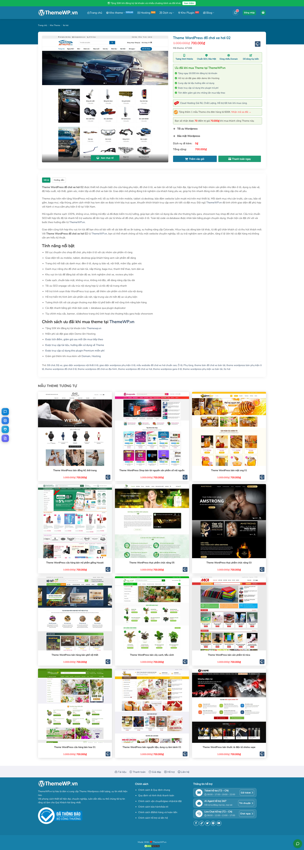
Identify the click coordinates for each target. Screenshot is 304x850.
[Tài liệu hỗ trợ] (5, 438)
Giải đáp (156, 772)
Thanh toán (139, 772)
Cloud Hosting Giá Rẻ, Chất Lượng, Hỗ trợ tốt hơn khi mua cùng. (213, 103)
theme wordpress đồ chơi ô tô (61, 369)
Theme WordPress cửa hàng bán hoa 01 (75, 747)
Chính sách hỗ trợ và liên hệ (153, 817)
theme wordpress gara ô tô (167, 369)
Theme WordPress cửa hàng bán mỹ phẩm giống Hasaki (75, 562)
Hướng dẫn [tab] (59, 180)
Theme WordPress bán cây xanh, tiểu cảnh (152, 654)
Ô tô (180, 365)
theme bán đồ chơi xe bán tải (209, 365)
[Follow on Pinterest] (213, 823)
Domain (86, 356)
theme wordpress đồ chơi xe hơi (135, 369)
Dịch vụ (167, 13)
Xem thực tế (106, 157)
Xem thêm (189, 3)
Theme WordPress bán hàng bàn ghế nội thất (75, 654)
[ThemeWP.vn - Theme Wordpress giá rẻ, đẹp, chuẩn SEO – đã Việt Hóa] (58, 13)
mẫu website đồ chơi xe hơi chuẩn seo (156, 365)
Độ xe (59, 365)
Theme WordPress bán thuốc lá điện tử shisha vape (229, 747)
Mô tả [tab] (46, 180)
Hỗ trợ (171, 772)
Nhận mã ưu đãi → (241, 112)
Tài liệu (121, 772)
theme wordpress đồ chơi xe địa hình (97, 369)
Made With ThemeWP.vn (152, 842)
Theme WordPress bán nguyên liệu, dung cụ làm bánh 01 (152, 747)
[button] (249, 12)
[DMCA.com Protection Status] (152, 845)
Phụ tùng (188, 365)
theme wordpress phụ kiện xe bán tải (202, 369)
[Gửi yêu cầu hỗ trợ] (5, 420)
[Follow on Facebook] (196, 823)
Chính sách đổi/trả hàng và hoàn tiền (157, 812)
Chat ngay (245, 813)
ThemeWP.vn (214, 202)
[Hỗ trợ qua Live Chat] (5, 411)
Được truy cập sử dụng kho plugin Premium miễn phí (74, 350)
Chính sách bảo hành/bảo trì (153, 806)
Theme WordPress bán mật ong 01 (229, 470)
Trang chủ (96, 13)
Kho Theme (55, 25)
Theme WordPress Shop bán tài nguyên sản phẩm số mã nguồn (151, 470)
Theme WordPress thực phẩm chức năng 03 (229, 562)
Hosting (145, 13)
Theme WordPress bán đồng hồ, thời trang (75, 470)
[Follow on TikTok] (201, 823)
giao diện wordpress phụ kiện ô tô (117, 365)
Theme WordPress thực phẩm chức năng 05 (151, 562)
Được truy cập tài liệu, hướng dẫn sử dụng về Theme (74, 345)
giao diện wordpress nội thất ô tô (80, 365)
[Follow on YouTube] (219, 823)
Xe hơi (65, 25)
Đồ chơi (51, 365)
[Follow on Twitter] (207, 823)
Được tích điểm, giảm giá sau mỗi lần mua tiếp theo (74, 339)
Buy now (239, 159)
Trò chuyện (245, 803)
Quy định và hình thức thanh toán (156, 795)
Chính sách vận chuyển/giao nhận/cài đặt (160, 801)
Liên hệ (184, 772)
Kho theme (116, 13)
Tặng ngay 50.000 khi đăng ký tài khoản (197, 73)
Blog (209, 13)
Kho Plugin (187, 13)
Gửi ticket (246, 792)
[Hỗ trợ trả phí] (5, 429)
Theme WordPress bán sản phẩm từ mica (229, 654)
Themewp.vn (94, 328)
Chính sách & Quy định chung (154, 790)
